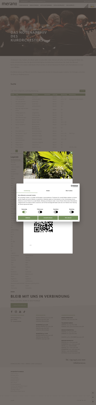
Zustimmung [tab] (27, 190)
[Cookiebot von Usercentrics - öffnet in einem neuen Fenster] (72, 186)
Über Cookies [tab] (69, 190)
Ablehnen (27, 217)
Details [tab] (48, 190)
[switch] (40, 212)
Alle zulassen (68, 217)
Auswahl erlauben (48, 217)
